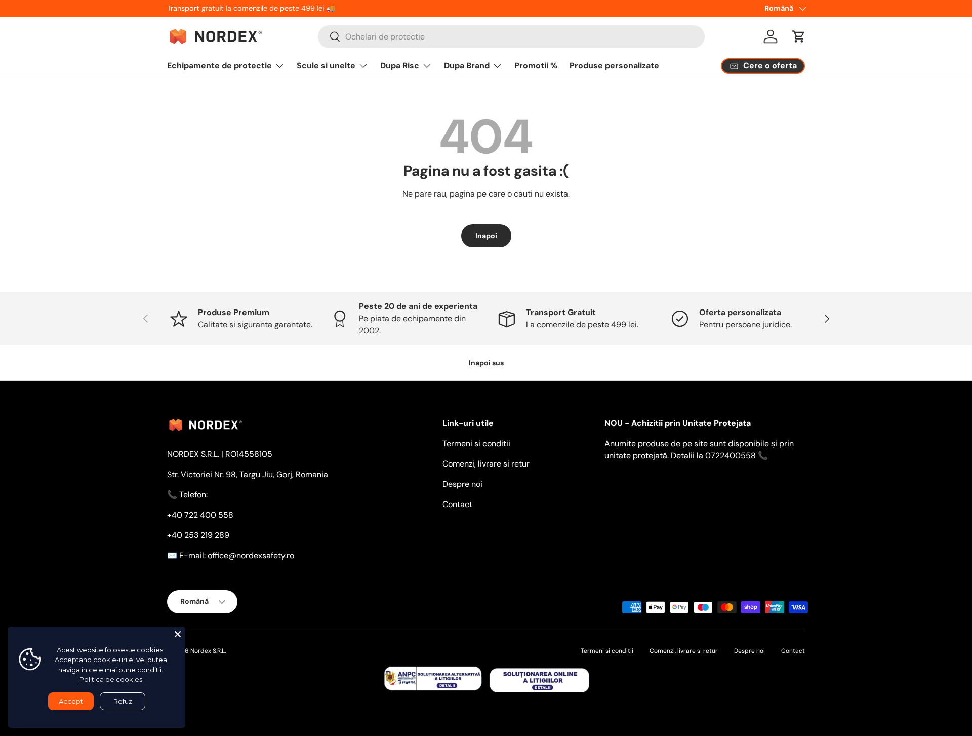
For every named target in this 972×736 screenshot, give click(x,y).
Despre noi (462, 484)
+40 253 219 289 (198, 535)
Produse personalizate (614, 65)
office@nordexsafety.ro (251, 555)
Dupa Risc (399, 65)
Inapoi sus (486, 362)
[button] (799, 36)
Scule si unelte (326, 65)
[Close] (178, 634)
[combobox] (511, 36)
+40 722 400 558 (200, 515)
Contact (457, 504)
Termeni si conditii (476, 443)
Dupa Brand (467, 65)
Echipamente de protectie (219, 65)
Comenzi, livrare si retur (486, 463)
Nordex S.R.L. (208, 651)
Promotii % (535, 65)
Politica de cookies (110, 679)
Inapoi (486, 235)
